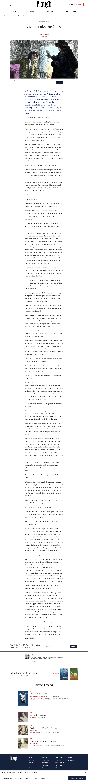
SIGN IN (71, 4)
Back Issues (45, 765)
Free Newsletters (71, 11)
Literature (31, 638)
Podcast (50, 11)
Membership (45, 762)
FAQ (30, 767)
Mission (31, 762)
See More (34, 661)
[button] (5, 4)
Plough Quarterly (46, 760)
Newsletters (45, 767)
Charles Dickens (44, 34)
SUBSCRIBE (79, 4)
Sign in (35, 772)
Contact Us (58, 760)
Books (32, 11)
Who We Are (32, 760)
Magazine (14, 11)
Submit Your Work (59, 762)
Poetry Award (58, 765)
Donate (31, 765)
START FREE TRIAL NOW (77, 778)
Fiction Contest (59, 767)
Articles (11, 15)
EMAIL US (56, 674)
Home (5, 15)
